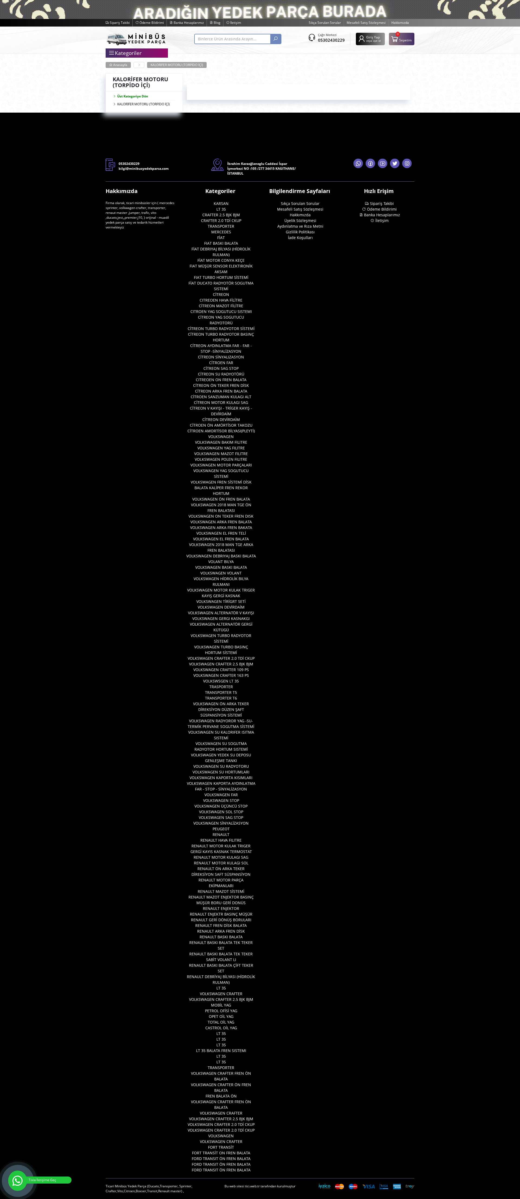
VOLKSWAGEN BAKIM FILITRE (221, 442)
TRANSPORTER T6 (221, 698)
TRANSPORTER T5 (221, 692)
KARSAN (221, 203)
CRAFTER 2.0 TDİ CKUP (221, 220)
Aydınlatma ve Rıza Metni (300, 226)
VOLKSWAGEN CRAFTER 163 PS (221, 675)
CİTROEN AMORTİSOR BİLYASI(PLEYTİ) (221, 430)
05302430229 (331, 40)
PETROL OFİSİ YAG (221, 1010)
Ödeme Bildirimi (151, 22)
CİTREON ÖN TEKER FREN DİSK (221, 385)
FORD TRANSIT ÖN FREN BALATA (221, 1158)
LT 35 (221, 209)
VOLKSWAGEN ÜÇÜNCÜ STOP (221, 806)
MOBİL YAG (221, 1005)
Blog (216, 22)
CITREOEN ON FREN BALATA (221, 379)
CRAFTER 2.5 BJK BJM (221, 214)
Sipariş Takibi (119, 22)
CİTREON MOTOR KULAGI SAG (221, 402)
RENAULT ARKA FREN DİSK (221, 931)
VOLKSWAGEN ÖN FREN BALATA (221, 499)
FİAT (221, 237)
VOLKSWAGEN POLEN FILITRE (221, 459)
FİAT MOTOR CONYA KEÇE (221, 260)
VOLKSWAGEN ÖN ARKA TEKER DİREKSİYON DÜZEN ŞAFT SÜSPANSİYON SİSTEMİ (221, 709)
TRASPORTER (221, 686)
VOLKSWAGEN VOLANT (221, 573)
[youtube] (382, 163)
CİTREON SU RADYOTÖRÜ (221, 374)
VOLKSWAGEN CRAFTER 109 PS (221, 669)
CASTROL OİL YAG (221, 1027)
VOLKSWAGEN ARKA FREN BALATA (221, 521)
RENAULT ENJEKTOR (221, 908)
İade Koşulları (300, 237)
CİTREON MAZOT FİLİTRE (221, 305)
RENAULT (221, 834)
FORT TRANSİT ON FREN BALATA (221, 1152)
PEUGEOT (221, 828)
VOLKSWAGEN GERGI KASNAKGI (221, 618)
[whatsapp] (358, 163)
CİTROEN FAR (221, 362)
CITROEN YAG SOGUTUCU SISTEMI (221, 311)
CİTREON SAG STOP (221, 368)
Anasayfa (119, 65)
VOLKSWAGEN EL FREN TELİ (221, 533)
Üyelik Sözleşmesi (300, 220)
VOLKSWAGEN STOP (221, 800)
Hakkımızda (400, 22)
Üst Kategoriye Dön (132, 96)
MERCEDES (221, 231)
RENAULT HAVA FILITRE (221, 840)
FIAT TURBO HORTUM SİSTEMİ (221, 277)
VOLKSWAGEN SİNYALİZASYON (221, 823)
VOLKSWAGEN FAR (221, 794)
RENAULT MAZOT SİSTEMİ (221, 891)
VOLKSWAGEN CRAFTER (221, 993)
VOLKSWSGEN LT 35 (221, 681)
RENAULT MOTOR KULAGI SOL (221, 862)
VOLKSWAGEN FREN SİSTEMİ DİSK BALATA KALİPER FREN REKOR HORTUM (221, 487)
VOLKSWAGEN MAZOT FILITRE (221, 453)
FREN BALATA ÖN (221, 1096)
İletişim (235, 22)
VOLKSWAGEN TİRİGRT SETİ (221, 601)
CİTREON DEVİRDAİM (221, 419)
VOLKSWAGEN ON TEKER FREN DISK (220, 516)
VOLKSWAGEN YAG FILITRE (221, 447)
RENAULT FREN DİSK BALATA (221, 925)
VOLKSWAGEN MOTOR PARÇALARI (221, 465)
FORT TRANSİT (221, 1147)
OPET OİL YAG (221, 1016)
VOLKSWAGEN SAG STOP (221, 817)
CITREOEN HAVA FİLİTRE (221, 300)
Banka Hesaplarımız (188, 22)
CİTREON (221, 294)
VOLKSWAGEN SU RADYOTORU (221, 766)
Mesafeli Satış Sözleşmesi (366, 22)
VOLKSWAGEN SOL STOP (221, 811)
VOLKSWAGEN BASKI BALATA (221, 567)
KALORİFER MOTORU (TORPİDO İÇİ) (177, 65)
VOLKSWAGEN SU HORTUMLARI (221, 772)
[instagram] (407, 163)
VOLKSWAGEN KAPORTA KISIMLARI (221, 777)
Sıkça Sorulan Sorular (325, 22)
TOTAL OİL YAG (221, 1022)
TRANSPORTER (221, 226)
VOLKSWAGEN (221, 436)
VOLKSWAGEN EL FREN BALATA (221, 538)
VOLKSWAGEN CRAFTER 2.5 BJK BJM (221, 664)
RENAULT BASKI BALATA (221, 936)
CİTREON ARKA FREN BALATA (221, 391)
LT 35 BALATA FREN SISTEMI (221, 1050)
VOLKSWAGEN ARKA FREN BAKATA (221, 527)
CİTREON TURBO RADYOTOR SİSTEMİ (221, 328)
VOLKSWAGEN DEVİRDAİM (221, 607)
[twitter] (394, 163)
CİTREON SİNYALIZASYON (221, 357)
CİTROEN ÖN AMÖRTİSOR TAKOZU (221, 425)
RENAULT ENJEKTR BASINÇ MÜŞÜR (221, 914)
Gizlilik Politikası (300, 231)
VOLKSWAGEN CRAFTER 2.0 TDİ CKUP (221, 658)
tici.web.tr (252, 1186)
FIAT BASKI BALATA (221, 243)
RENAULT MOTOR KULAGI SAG (221, 857)
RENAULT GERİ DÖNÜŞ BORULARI (221, 919)
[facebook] (370, 163)
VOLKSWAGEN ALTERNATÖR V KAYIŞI (221, 612)
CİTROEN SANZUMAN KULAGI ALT (221, 396)
